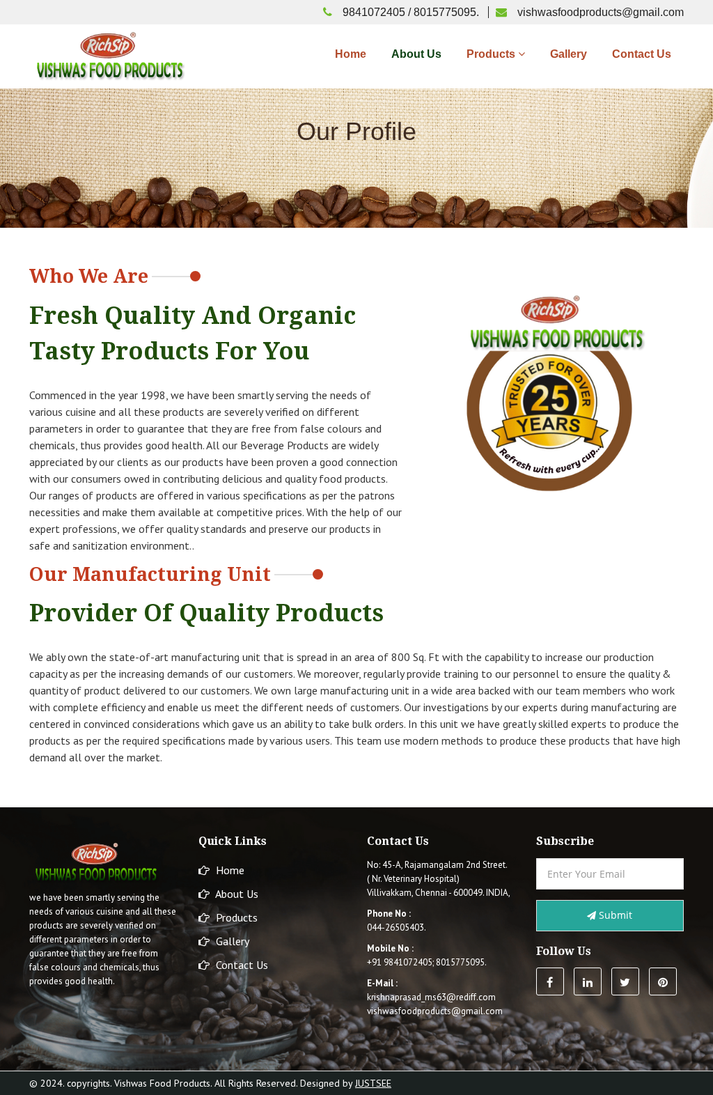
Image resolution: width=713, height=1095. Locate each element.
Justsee (373, 1083)
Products (492, 54)
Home (350, 54)
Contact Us (641, 54)
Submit (614, 915)
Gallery (568, 54)
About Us (416, 54)
